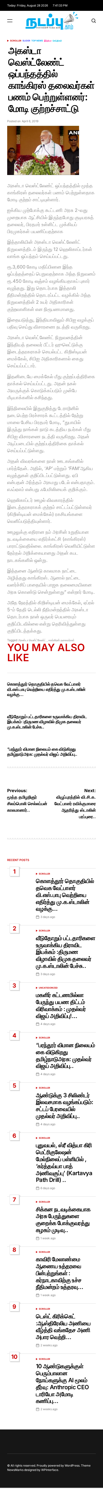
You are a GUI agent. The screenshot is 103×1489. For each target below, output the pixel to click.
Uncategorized (48, 987)
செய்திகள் (57, 40)
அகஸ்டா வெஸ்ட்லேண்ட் (32, 640)
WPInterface (49, 1470)
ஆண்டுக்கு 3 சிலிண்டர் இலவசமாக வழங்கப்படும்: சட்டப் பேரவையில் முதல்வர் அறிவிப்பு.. (64, 1105)
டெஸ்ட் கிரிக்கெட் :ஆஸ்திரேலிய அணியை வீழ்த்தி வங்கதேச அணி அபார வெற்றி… (63, 1327)
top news (37, 40)
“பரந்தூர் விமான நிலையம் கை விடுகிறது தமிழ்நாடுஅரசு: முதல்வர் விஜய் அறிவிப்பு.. (42, 752)
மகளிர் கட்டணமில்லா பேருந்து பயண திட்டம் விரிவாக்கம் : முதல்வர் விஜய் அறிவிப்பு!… (61, 1005)
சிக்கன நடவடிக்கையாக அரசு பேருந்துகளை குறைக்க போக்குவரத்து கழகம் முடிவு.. (63, 1219)
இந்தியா (48, 40)
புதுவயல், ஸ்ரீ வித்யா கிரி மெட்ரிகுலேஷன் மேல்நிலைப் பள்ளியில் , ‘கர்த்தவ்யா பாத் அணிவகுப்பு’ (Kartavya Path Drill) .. (64, 1162)
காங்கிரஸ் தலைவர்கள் (61, 640)
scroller (15, 40)
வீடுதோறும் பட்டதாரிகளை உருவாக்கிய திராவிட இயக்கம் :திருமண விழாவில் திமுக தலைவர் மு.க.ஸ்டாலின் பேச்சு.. (47, 721)
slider (26, 40)
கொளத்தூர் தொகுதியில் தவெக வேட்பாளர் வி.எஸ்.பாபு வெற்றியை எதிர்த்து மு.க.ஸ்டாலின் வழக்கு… (46, 689)
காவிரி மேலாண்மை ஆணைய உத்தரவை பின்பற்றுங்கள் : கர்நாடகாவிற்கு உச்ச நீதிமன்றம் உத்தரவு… (59, 1273)
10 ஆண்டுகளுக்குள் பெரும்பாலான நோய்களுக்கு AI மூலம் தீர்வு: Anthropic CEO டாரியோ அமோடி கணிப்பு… (62, 1383)
